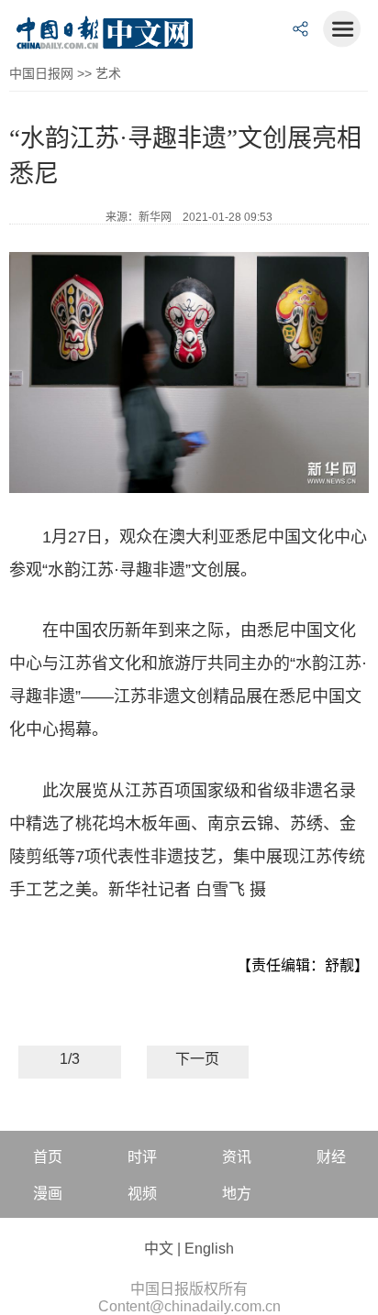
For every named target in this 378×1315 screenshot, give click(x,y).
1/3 (70, 1059)
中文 (158, 1248)
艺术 (108, 73)
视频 (142, 1193)
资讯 (236, 1157)
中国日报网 (41, 73)
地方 (236, 1193)
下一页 (197, 1059)
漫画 (47, 1193)
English (209, 1248)
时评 (142, 1157)
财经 (331, 1157)
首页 (47, 1157)
